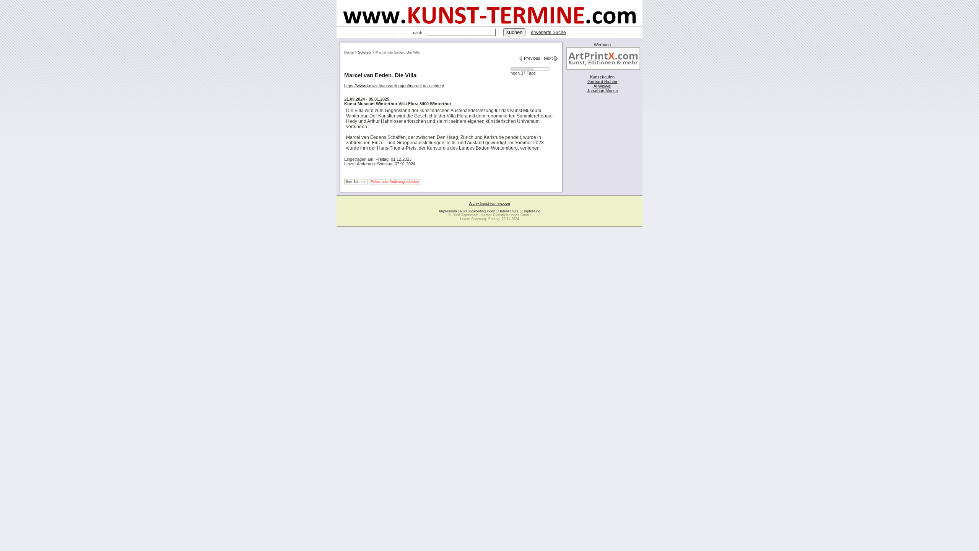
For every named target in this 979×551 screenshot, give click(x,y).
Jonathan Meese (602, 90)
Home (349, 52)
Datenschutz (508, 211)
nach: (418, 32)
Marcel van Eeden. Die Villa (380, 75)
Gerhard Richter (602, 81)
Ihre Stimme (356, 182)
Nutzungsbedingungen (477, 211)
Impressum (448, 211)
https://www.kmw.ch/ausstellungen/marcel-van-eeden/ (394, 85)
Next (549, 58)
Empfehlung (531, 211)
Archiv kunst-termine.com (489, 203)
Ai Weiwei (602, 86)
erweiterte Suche (548, 32)
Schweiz (364, 52)
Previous (531, 58)
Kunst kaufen (602, 77)
